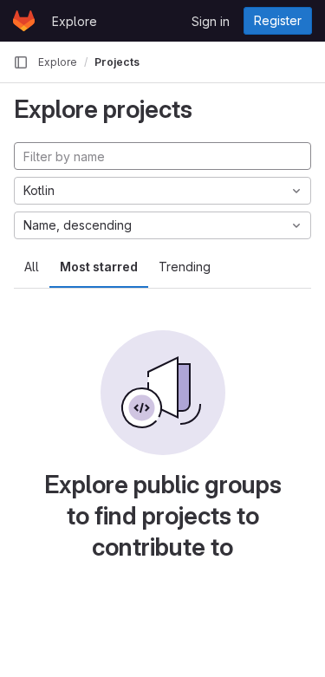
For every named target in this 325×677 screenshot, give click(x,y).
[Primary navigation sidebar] (21, 62)
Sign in (211, 21)
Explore (74, 21)
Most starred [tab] (99, 266)
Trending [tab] (185, 266)
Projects (117, 61)
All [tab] (31, 266)
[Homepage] (24, 21)
